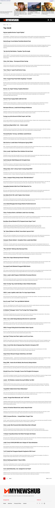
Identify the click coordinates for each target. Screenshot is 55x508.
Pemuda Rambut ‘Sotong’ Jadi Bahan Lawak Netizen (17, 134)
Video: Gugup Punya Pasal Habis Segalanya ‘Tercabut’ (17, 78)
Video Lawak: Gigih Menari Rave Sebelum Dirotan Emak (18, 151)
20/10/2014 (6, 470)
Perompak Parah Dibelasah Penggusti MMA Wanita (16, 266)
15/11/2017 (6, 71)
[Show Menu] (48, 20)
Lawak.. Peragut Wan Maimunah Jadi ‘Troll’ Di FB (16, 397)
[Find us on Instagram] (41, 503)
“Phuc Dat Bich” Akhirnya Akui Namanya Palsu (15, 249)
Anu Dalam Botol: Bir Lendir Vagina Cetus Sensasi (16, 195)
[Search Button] (51, 20)
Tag (7, 24)
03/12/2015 (6, 233)
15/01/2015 (6, 399)
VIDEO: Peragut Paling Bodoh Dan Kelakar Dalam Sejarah (18, 327)
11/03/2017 (6, 126)
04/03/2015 (6, 329)
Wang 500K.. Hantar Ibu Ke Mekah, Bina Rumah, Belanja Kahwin (19, 362)
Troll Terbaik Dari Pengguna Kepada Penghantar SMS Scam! (19, 451)
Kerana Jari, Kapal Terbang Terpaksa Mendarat (15, 88)
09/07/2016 (6, 179)
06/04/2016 (6, 205)
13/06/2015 (6, 294)
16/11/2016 (6, 144)
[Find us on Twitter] (39, 503)
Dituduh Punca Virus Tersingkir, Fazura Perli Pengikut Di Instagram (21, 371)
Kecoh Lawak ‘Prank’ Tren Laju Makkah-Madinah (16, 301)
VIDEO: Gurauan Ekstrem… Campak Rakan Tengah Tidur (18, 416)
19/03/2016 (6, 214)
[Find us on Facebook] (37, 503)
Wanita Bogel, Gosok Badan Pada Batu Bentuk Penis (17, 41)
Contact (24, 503)
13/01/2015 (6, 409)
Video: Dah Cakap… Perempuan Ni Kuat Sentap (15, 61)
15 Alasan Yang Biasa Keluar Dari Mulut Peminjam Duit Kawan (19, 434)
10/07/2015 (6, 285)
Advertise (10, 503)
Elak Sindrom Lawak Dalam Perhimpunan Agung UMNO (18, 142)
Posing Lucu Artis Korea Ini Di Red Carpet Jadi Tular (17, 116)
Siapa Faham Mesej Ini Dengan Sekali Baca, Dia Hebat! (17, 353)
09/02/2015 (6, 355)
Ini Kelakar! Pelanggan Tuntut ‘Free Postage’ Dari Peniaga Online (20, 310)
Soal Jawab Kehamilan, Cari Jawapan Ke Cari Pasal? (17, 468)
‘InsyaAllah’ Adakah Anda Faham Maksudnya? (15, 389)
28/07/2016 (6, 170)
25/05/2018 (6, 34)
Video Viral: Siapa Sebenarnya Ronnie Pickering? (16, 257)
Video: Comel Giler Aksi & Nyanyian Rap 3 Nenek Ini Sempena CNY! (21, 345)
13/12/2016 (6, 135)
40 (9, 311)
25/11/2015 (6, 250)
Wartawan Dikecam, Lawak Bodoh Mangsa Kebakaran (17, 107)
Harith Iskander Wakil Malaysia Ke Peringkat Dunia (16, 160)
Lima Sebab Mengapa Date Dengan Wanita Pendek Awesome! (19, 203)
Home (4, 24)
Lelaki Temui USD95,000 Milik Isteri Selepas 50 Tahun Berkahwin (20, 442)
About (4, 503)
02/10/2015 (6, 259)
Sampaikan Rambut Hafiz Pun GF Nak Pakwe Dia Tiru (17, 186)
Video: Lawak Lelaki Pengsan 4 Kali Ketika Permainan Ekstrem (19, 275)
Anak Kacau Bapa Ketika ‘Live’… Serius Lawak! (15, 125)
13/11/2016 (6, 153)
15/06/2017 (6, 109)
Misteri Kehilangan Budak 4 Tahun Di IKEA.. (14, 460)
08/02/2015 (6, 364)
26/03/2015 (6, 311)
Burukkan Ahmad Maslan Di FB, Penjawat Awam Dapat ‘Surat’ (19, 221)
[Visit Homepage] (11, 20)
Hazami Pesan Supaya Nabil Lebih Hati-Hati (14, 98)
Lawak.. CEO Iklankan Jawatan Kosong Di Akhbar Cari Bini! (18, 380)
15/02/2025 (6, 80)
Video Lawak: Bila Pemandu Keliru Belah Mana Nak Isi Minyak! (19, 425)
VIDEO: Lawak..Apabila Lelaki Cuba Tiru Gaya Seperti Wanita (19, 292)
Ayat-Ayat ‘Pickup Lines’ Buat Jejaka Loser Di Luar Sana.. (18, 336)
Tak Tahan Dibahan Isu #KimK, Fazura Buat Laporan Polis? (18, 231)
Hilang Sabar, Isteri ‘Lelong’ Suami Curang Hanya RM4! (17, 169)
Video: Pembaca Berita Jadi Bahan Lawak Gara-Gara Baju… (19, 212)
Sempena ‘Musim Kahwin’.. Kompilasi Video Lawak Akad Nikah (19, 240)
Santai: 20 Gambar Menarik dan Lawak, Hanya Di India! (17, 407)
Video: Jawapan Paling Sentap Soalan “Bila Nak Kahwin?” (18, 177)
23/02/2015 (6, 346)
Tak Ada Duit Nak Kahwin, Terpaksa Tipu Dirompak (16, 51)
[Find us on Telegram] (44, 503)
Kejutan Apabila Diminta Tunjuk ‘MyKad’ (13, 32)
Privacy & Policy (17, 503)
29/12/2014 (6, 444)
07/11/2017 (6, 90)
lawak (10, 24)
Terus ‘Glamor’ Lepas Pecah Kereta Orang (14, 70)
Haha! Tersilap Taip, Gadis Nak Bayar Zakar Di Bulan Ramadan (19, 283)
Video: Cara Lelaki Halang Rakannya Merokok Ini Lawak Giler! (19, 318)
